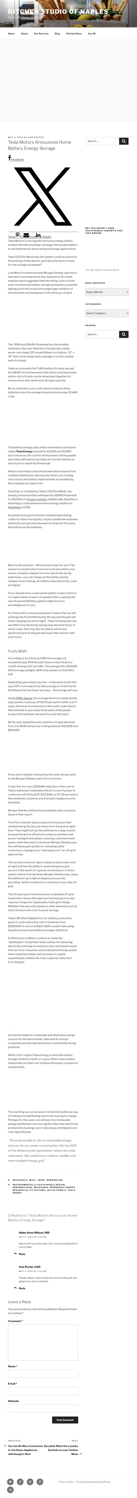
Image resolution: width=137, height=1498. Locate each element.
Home (11, 33)
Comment (15, 1321)
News (41, 1180)
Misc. (33, 1180)
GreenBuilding (23, 1187)
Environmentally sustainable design (39, 1185)
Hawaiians (14, 507)
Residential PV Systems (29, 1190)
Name (12, 1366)
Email (12, 1383)
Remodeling (55, 1180)
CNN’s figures (24, 698)
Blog (57, 33)
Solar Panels (56, 1190)
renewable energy (62, 1187)
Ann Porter (36, 137)
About (24, 33)
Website (13, 1401)
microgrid (41, 1187)
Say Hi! (92, 33)
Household (20, 1180)
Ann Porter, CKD (29, 1267)
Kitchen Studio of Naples (58, 11)
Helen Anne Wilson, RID (34, 1232)
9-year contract (37, 499)
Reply (22, 1254)
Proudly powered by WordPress (93, 1481)
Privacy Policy (66, 1481)
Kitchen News (74, 33)
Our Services (41, 33)
